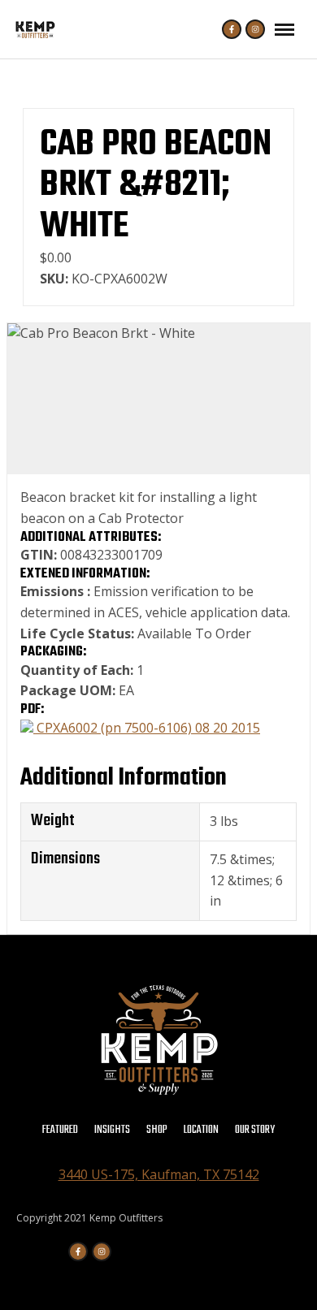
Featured (60, 1130)
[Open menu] (284, 29)
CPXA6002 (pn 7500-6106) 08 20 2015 (146, 728)
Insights (112, 1130)
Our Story (255, 1130)
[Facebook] (231, 29)
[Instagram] (255, 29)
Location (201, 1130)
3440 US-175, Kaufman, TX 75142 (159, 1174)
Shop (156, 1130)
